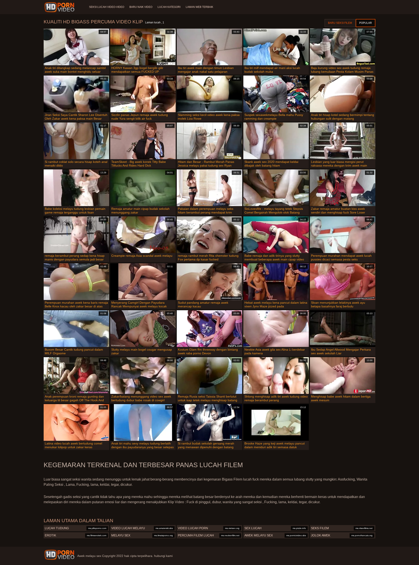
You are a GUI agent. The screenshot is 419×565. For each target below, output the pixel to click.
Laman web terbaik (199, 7)
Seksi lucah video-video (106, 7)
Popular (365, 22)
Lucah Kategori (169, 7)
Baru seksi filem (340, 22)
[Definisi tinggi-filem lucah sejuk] (60, 7)
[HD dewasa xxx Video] (59, 555)
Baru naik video (140, 7)
